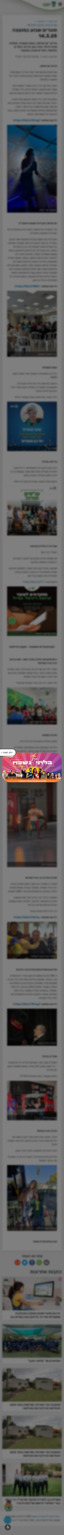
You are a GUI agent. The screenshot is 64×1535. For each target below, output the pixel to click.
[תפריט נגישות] (8, 1527)
